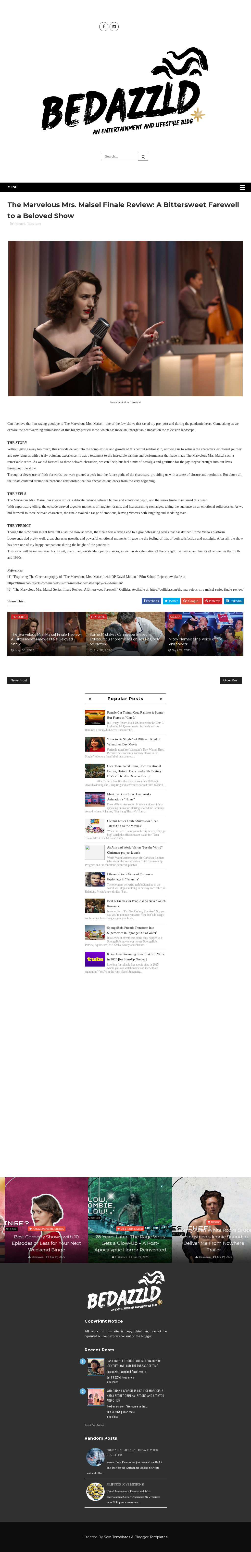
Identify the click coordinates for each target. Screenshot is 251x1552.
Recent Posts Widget (94, 1425)
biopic (210, 1222)
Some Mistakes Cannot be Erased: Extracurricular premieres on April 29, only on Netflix (125, 639)
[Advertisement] (125, 1009)
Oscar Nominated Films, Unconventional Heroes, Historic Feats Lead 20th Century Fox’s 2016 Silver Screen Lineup (134, 771)
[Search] (143, 156)
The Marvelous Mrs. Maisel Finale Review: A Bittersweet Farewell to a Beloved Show (46, 639)
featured (19, 224)
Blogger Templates (151, 1537)
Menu (12, 187)
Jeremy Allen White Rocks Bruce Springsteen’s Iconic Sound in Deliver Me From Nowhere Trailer (209, 1240)
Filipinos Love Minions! (125, 1484)
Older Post (230, 680)
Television (34, 224)
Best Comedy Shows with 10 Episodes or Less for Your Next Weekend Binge (41, 1243)
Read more (128, 1377)
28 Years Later (127, 1228)
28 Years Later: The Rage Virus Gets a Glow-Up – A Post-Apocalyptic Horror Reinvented (125, 1243)
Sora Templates (117, 1537)
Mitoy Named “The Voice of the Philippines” (195, 641)
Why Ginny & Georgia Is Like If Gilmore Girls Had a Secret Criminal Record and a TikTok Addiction (135, 1395)
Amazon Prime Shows (43, 1228)
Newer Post (19, 680)
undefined (112, 1382)
